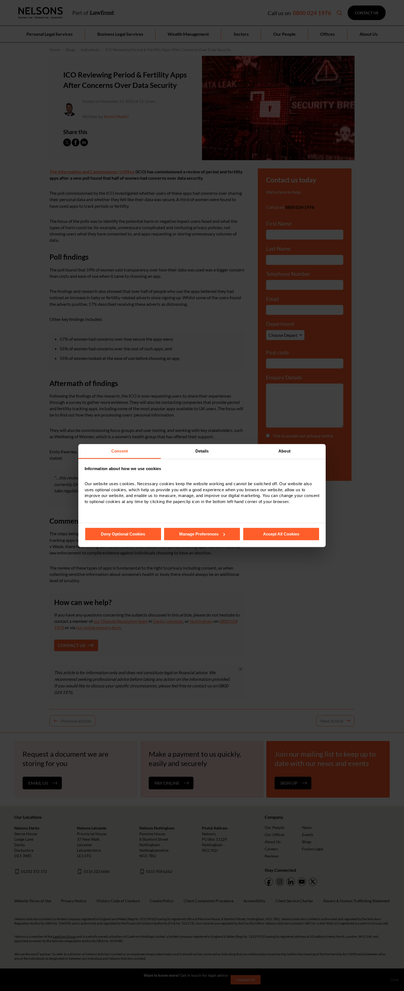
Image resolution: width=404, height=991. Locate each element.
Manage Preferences (198, 534)
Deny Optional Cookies (123, 534)
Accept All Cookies (281, 534)
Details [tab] (202, 451)
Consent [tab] (119, 451)
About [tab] (284, 451)
